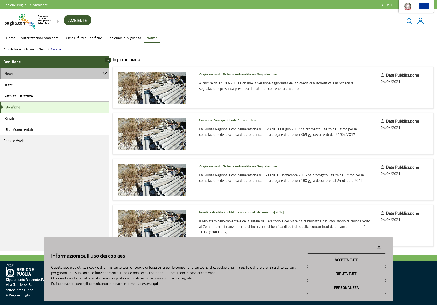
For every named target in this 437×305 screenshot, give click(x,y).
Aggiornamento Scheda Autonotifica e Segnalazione (238, 74)
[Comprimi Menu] (108, 61)
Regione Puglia (14, 4)
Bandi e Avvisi (14, 140)
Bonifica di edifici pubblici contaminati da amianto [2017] (241, 212)
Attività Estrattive (19, 95)
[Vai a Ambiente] (28, 21)
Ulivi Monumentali (19, 129)
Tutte (9, 84)
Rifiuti (9, 118)
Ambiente (15, 49)
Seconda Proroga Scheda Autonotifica (227, 120)
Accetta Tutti (346, 259)
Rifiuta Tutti (346, 273)
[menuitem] (10, 38)
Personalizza (346, 287)
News (42, 49)
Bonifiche (13, 107)
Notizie (30, 49)
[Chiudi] (409, 21)
